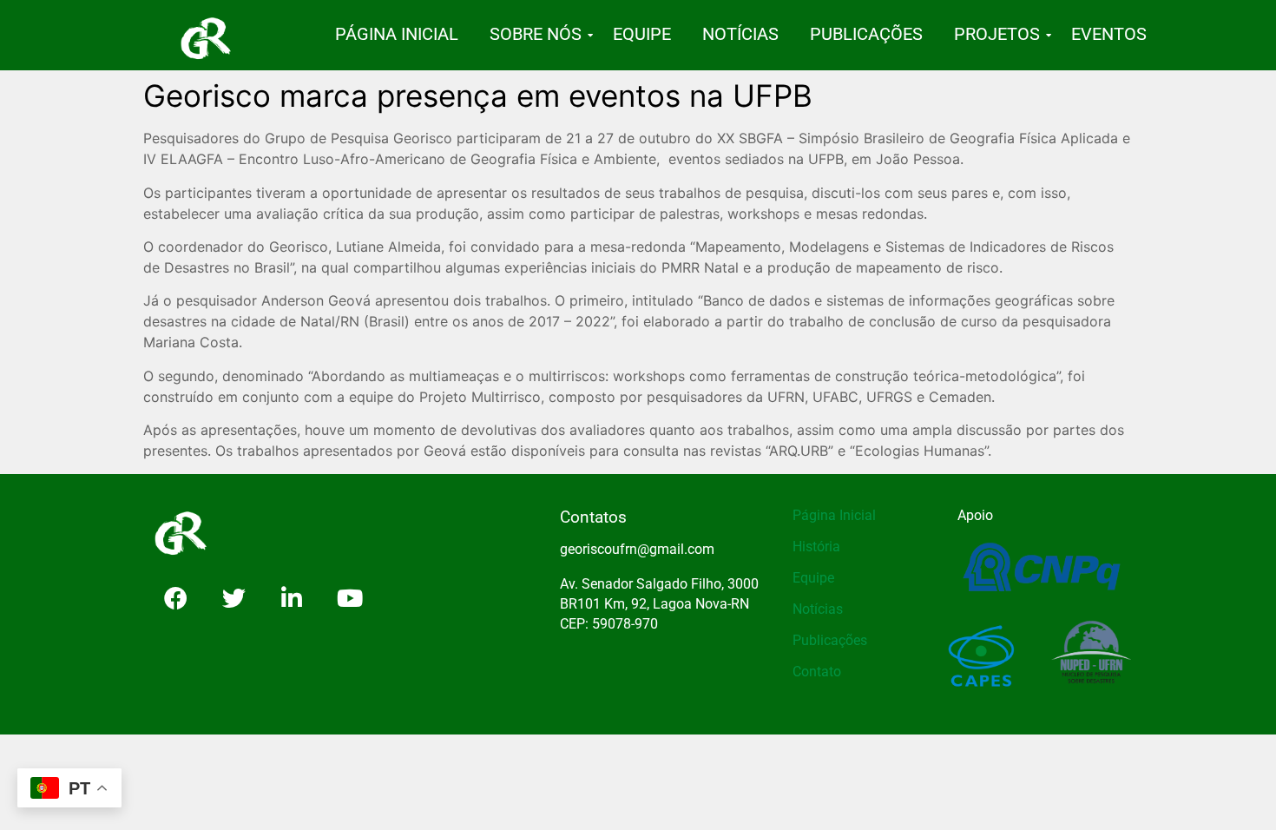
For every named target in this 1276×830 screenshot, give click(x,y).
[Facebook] (175, 598)
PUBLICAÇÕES (866, 33)
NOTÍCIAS (740, 33)
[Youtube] (349, 598)
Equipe (813, 578)
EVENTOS (1109, 33)
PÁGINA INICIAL (396, 33)
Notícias (818, 609)
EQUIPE (642, 33)
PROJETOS (997, 33)
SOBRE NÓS (536, 33)
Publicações (830, 640)
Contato (817, 671)
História (816, 546)
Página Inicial (834, 515)
